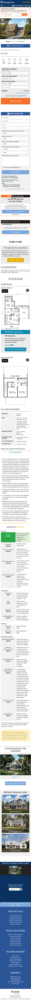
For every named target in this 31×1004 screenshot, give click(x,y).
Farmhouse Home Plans (15, 920)
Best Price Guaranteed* (22, 93)
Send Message (15, 172)
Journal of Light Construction (15, 982)
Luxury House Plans (15, 940)
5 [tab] (20, 40)
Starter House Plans (15, 943)
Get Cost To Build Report (15, 211)
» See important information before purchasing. (14, 523)
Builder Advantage (16, 978)
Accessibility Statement (24, 999)
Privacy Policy (23, 11)
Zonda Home (15, 983)
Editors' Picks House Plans (15, 934)
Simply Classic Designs (15, 961)
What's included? (6, 70)
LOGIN (26, 5)
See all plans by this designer (15, 783)
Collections (17, 903)
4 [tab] (18, 40)
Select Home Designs (15, 959)
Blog (22, 903)
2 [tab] (13, 40)
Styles (10, 903)
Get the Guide (15, 232)
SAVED (16, 5)
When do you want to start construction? (13, 131)
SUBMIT (24, 14)
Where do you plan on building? (11, 147)
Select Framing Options (8, 81)
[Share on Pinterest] (21, 279)
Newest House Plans (15, 941)
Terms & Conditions (12, 11)
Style (6, 50)
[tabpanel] (15, 28)
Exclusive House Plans (15, 936)
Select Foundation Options (9, 76)
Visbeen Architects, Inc (15, 964)
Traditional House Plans (14, 50)
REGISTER (20, 5)
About (12, 905)
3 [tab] (15, 40)
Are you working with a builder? (10, 141)
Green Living (15, 955)
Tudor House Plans (15, 924)
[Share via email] (9, 279)
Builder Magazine (15, 980)
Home (2, 50)
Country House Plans (15, 915)
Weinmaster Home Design (15, 966)
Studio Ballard (15, 962)
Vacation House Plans (15, 945)
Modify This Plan (15, 260)
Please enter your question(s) (10, 155)
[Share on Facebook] (15, 279)
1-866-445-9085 (26, 2)
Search (5, 903)
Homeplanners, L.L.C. (15, 957)
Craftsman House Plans (15, 917)
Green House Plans (15, 938)
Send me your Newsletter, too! (12, 167)
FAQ (27, 903)
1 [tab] (11, 40)
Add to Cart (15, 101)
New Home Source (15, 976)
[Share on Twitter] (18, 279)
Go (20, 889)
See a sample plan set (15, 452)
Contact (18, 905)
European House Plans (15, 919)
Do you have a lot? (7, 136)
